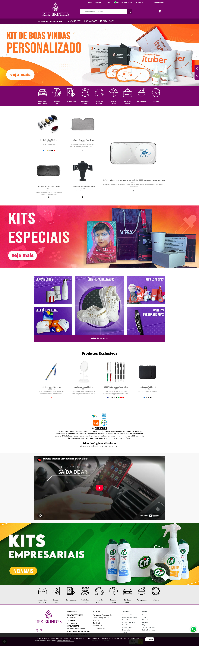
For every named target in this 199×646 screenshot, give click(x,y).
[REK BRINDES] (55, 9)
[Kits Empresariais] (99, 554)
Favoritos (145, 622)
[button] (4, 55)
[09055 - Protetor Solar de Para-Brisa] (82, 124)
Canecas (124, 632)
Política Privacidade (148, 630)
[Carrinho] (160, 10)
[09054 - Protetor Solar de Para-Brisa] (49, 170)
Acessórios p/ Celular (128, 615)
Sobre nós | (99, 2)
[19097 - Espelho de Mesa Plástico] (83, 372)
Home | (91, 2)
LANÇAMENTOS (73, 21)
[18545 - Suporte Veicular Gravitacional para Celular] (82, 170)
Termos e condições (148, 627)
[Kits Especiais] (99, 236)
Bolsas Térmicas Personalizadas (127, 626)
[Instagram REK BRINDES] (36, 630)
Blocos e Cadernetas (128, 622)
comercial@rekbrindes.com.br (77, 629)
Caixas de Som (126, 630)
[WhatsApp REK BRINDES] (193, 629)
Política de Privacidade (65, 641)
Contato (107, 2)
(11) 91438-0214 (123, 2)
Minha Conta (146, 620)
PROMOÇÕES (90, 21)
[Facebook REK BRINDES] (40, 630)
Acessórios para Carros (129, 617)
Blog (143, 625)
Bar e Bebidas (126, 620)
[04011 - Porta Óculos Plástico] (49, 124)
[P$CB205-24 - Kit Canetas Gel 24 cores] (51, 372)
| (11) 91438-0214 (136, 2)
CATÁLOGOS (108, 21)
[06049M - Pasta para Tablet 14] (147, 372)
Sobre (144, 617)
